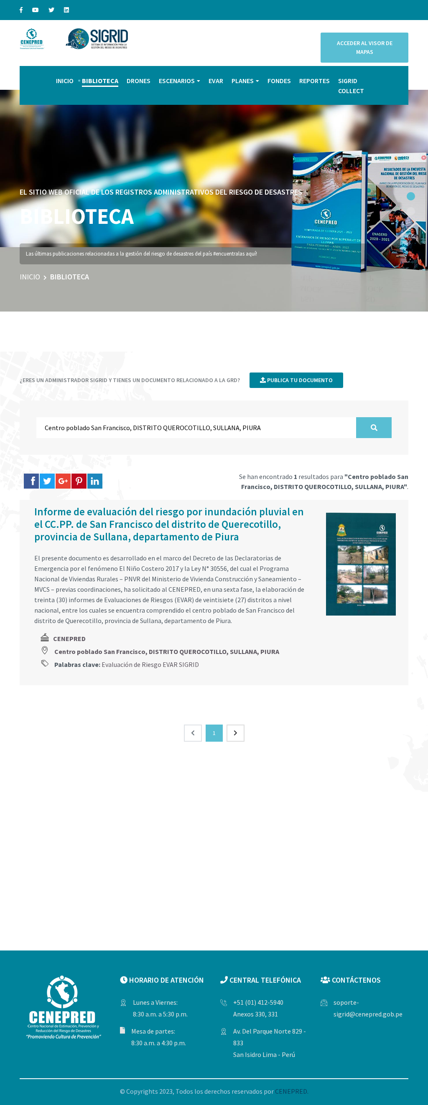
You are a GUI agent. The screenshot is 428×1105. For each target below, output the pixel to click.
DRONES (138, 80)
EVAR (216, 80)
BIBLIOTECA (100, 80)
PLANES (243, 80)
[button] (411, 196)
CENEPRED (69, 638)
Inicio (30, 276)
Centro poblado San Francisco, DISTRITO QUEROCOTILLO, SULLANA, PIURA (166, 651)
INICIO (65, 80)
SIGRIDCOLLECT (351, 85)
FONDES (279, 80)
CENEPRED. (291, 1091)
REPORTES (314, 80)
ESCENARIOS (177, 80)
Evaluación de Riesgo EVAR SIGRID (150, 664)
